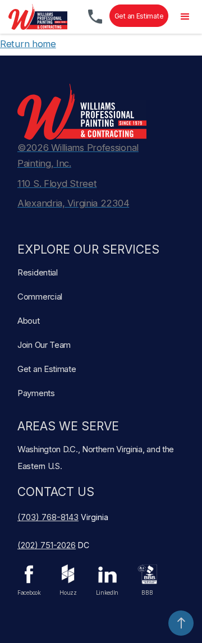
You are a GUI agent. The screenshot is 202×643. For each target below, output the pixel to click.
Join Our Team (44, 344)
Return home (28, 43)
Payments (36, 393)
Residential (37, 272)
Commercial (39, 296)
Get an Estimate (139, 16)
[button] (185, 17)
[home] (35, 17)
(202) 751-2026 (46, 545)
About (28, 320)
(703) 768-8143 (48, 517)
